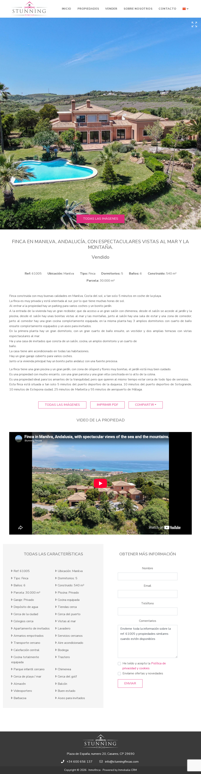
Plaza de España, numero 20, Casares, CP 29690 (100, 754)
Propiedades (88, 9)
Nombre (147, 568)
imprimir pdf (107, 405)
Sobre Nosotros (138, 9)
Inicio (66, 9)
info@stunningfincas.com (122, 761)
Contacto (167, 9)
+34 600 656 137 (79, 761)
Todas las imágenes (100, 218)
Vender (111, 9)
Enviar (130, 683)
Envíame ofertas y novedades (142, 673)
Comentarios (147, 621)
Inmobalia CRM (127, 770)
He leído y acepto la (144, 666)
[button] (185, 9)
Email (147, 586)
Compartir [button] (144, 405)
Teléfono (147, 603)
